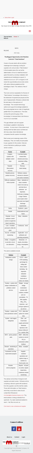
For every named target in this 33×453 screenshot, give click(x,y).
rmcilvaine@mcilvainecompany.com (14, 395)
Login (23, 437)
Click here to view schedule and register (15, 406)
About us (9, 437)
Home (15, 36)
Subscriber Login (9, 17)
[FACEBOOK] (14, 428)
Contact (16, 437)
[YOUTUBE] (19, 428)
